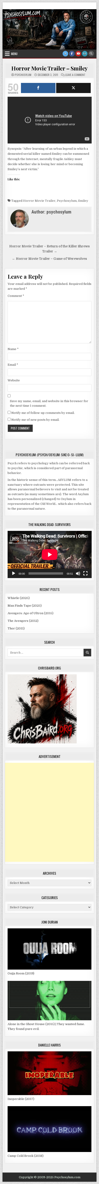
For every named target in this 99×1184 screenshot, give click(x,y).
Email (13, 364)
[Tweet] (73, 88)
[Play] (13, 573)
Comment (16, 296)
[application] (50, 554)
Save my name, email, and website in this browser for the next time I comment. (49, 403)
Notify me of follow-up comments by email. (43, 413)
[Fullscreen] (85, 573)
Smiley (83, 200)
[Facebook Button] (72, 53)
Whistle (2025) (19, 598)
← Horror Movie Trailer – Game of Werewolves (49, 258)
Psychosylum (67, 200)
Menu (14, 53)
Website (14, 380)
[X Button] (65, 53)
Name (13, 349)
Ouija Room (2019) (21, 973)
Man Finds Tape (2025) (25, 605)
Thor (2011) (16, 628)
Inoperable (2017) (21, 1099)
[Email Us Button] (84, 53)
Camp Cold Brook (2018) (26, 1156)
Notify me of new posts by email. (35, 419)
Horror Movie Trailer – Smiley (49, 68)
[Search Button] (91, 53)
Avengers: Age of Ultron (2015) (30, 613)
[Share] (38, 88)
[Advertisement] (49, 812)
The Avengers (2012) (23, 621)
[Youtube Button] (78, 53)
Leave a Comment (75, 74)
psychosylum (23, 74)
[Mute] (78, 573)
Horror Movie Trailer (39, 200)
